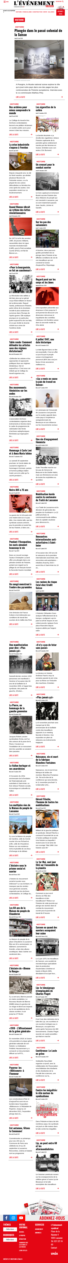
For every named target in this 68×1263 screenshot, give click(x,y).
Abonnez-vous (60, 12)
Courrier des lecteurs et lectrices (23, 1245)
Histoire (19, 12)
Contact (54, 1247)
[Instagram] (13, 1218)
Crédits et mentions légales (12, 1259)
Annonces (38, 1233)
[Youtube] (21, 1218)
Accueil (21, 1232)
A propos (22, 1235)
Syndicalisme (27, 12)
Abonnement (39, 1229)
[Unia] (54, 1253)
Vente (45, 12)
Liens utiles (23, 1250)
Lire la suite (20, 97)
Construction (37, 12)
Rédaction (22, 1239)
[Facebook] (6, 1218)
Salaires (51, 12)
